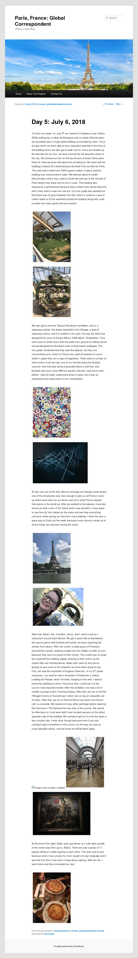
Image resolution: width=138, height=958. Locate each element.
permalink (49, 933)
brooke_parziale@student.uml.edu (55, 104)
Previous (108, 103)
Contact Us (56, 93)
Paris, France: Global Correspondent (40, 20)
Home (18, 93)
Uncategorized (61, 930)
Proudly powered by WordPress (69, 946)
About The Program (36, 93)
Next (119, 103)
